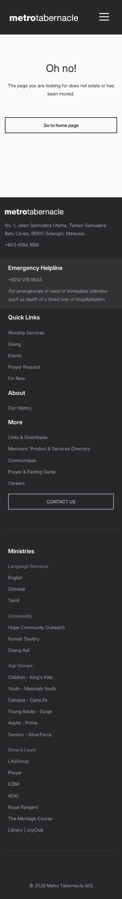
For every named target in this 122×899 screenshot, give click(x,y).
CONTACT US (61, 501)
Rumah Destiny (23, 638)
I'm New (16, 378)
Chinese (16, 589)
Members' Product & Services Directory (49, 448)
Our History (20, 408)
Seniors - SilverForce (30, 734)
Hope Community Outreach (36, 627)
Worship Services (26, 332)
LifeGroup (18, 761)
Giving (14, 344)
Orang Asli (19, 650)
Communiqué (22, 460)
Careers (16, 483)
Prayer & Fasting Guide (32, 471)
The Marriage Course (30, 818)
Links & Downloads (27, 437)
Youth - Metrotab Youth (32, 688)
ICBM (13, 784)
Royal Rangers (23, 807)
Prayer (15, 772)
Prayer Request (24, 367)
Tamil (13, 600)
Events (15, 355)
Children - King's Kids (30, 677)
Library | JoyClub (25, 830)
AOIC (13, 795)
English (15, 577)
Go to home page (61, 125)
